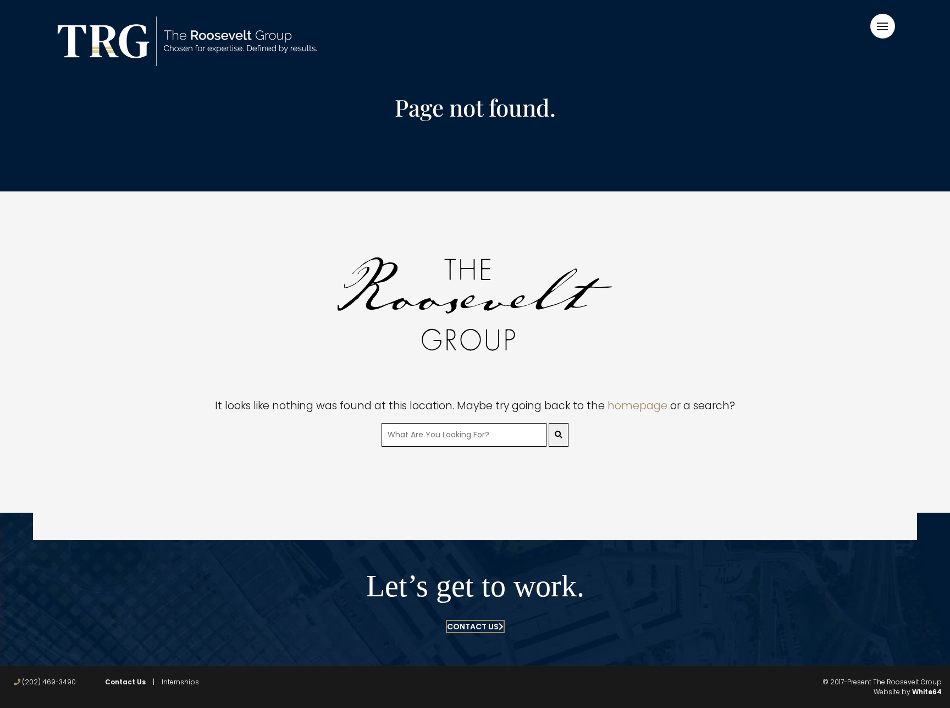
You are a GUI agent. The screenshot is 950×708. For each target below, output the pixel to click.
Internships (180, 682)
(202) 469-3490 (48, 682)
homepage (637, 405)
